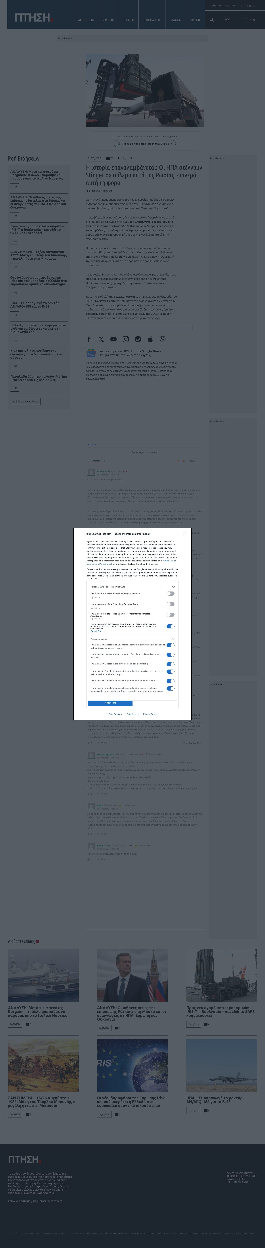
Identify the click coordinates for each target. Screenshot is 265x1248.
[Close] (185, 534)
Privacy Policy (150, 714)
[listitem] (132, 586)
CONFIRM (110, 703)
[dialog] (132, 624)
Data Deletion (115, 714)
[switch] (171, 593)
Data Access (132, 714)
